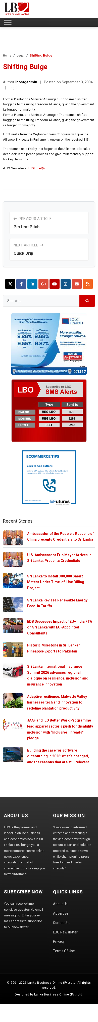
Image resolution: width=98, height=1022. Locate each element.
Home (7, 55)
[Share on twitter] (10, 284)
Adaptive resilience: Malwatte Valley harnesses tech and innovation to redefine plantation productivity (57, 702)
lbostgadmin (26, 82)
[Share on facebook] (21, 284)
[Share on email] (77, 284)
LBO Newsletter (65, 932)
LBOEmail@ (36, 168)
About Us (60, 904)
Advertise (60, 913)
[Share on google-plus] (43, 284)
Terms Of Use (64, 951)
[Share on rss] (88, 284)
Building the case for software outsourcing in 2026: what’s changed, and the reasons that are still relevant (58, 756)
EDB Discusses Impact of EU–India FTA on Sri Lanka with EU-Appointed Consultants (59, 627)
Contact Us (61, 923)
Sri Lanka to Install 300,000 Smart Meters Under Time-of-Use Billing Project (55, 582)
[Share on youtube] (55, 284)
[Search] (87, 301)
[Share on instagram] (66, 284)
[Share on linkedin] (32, 284)
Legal (20, 55)
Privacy (59, 941)
